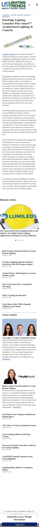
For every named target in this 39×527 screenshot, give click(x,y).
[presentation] (19, 216)
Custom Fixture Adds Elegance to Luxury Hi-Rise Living (19, 274)
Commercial (6, 15)
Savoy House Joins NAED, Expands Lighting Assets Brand (16, 305)
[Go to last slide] (3, 221)
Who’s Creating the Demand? (14, 295)
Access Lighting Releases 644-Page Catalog (16, 435)
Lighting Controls (17, 15)
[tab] (15, 240)
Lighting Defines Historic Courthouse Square (17, 468)
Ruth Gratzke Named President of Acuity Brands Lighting (19, 252)
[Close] (37, 516)
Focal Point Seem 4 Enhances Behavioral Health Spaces (18, 415)
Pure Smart (6, 76)
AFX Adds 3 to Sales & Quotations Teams (19, 338)
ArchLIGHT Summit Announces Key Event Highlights (17, 457)
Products (27, 15)
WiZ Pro (7, 59)
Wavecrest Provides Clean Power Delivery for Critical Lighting (19, 446)
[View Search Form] (29, 4)
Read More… (6, 359)
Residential (6, 16)
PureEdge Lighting (8, 54)
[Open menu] (37, 4)
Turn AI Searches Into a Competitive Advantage (17, 285)
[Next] (35, 221)
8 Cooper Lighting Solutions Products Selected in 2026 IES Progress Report (17, 263)
